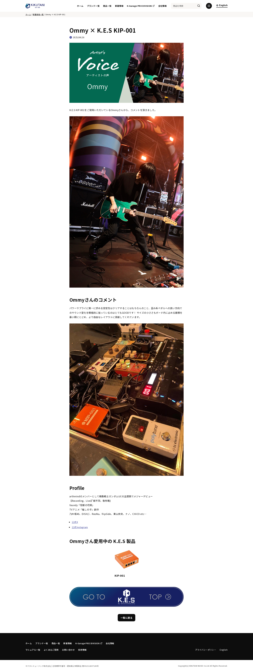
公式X (75, 522)
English (223, 5)
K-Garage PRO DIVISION (139, 5)
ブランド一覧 (93, 5)
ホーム (80, 5)
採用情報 (82, 649)
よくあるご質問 (51, 649)
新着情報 (119, 5)
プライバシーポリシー (205, 649)
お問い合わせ (68, 649)
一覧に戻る (126, 617)
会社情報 (162, 5)
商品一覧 (107, 5)
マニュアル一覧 (32, 649)
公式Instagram (80, 527)
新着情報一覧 (38, 14)
